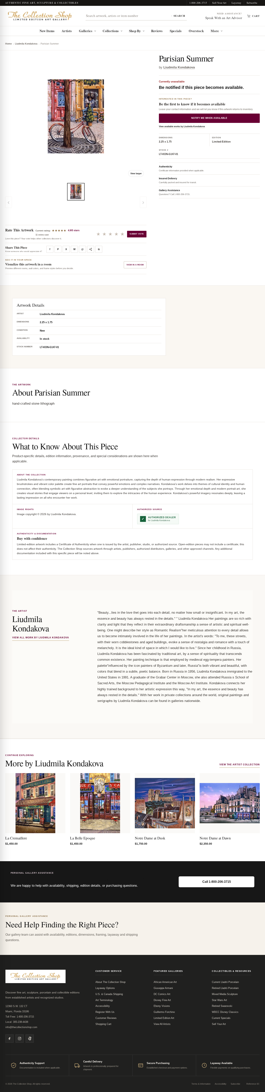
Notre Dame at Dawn (215, 838)
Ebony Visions (162, 1005)
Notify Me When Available (209, 118)
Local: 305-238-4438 (16, 1021)
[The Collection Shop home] (40, 16)
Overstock (196, 30)
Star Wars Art (219, 1000)
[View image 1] (76, 191)
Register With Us (104, 1012)
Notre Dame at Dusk (150, 838)
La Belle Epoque (82, 838)
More (215, 30)
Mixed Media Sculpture (225, 994)
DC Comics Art (162, 994)
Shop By (135, 30)
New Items (47, 30)
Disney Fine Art (162, 1000)
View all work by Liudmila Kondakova (40, 637)
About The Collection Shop (110, 982)
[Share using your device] (90, 249)
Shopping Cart (103, 1024)
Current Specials (221, 1018)
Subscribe (252, 2)
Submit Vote (137, 234)
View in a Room (135, 265)
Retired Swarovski (222, 1005)
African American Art (165, 982)
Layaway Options (105, 988)
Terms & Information (200, 1084)
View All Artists (162, 1024)
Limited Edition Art (164, 1018)
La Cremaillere (16, 838)
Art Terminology (104, 1000)
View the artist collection (239, 764)
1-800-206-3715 (198, 2)
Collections (111, 30)
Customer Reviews (106, 1018)
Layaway (236, 2)
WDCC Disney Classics (225, 1012)
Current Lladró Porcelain (225, 982)
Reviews (157, 30)
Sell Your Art (219, 2)
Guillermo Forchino (164, 1012)
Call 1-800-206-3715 (216, 881)
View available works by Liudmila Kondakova (182, 126)
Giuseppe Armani (163, 988)
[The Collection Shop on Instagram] (20, 1038)
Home (8, 43)
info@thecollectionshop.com (21, 1027)
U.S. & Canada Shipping (109, 994)
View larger (136, 173)
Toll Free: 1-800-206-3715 (19, 1016)
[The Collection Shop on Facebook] (9, 1038)
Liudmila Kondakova (26, 43)
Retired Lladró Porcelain (225, 988)
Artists (67, 30)
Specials (176, 30)
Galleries (85, 30)
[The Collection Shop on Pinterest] (30, 1038)
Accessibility (102, 1005)
